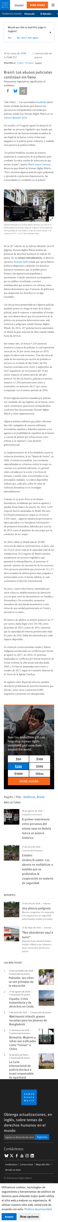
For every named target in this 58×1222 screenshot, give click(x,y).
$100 (39, 759)
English (21, 62)
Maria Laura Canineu (39, 164)
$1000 (18, 773)
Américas (29, 797)
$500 (39, 766)
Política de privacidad (38, 1209)
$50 (18, 759)
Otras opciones (29, 1216)
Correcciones (26, 1164)
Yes (10, 37)
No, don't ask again (27, 37)
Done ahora (37, 5)
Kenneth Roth (21, 261)
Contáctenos (11, 1164)
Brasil (40, 797)
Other (40, 773)
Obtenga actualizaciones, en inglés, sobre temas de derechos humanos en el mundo (28, 1122)
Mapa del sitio (43, 1164)
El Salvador (45, 13)
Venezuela (29, 13)
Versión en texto (13, 1169)
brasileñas (41, 102)
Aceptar (9, 1216)
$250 (18, 766)
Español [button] (19, 5)
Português (29, 62)
